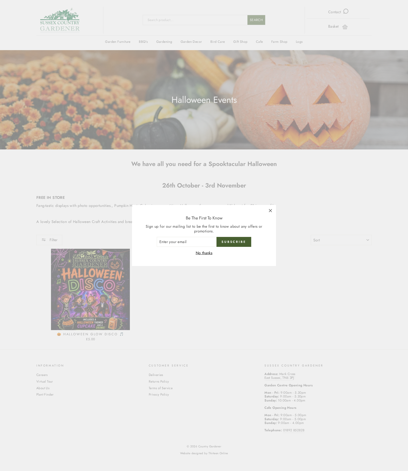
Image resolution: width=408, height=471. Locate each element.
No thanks (204, 252)
